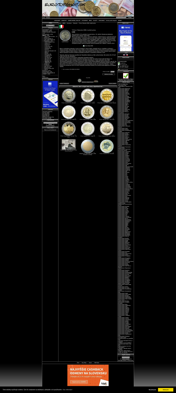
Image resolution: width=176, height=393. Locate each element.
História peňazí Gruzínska (124, 159)
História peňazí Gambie (123, 153)
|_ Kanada (45, 64)
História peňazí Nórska (123, 243)
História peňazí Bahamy (123, 98)
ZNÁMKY (120, 20)
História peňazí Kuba (122, 207)
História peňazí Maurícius (123, 228)
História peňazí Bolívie (123, 110)
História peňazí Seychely (123, 274)
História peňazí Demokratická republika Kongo (124, 202)
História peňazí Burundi (123, 118)
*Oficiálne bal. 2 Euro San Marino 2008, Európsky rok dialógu (87, 154)
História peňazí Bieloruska (124, 109)
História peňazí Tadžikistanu (124, 305)
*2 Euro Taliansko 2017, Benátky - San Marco (68, 136)
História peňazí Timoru (123, 313)
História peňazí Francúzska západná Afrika (124, 147)
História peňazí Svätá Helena (124, 297)
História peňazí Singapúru (124, 276)
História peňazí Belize (123, 105)
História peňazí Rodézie (123, 260)
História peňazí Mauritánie (124, 229)
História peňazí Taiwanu (123, 307)
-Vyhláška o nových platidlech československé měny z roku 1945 (124, 344)
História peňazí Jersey (123, 183)
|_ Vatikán (45, 62)
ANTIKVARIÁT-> (46, 29)
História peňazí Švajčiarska (124, 296)
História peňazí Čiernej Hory (124, 122)
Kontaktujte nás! (46, 114)
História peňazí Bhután (123, 107)
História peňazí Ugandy (123, 320)
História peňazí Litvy (122, 215)
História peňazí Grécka (123, 156)
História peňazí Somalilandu (124, 280)
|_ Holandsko (46, 48)
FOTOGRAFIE (85, 20)
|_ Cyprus (45, 43)
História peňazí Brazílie (123, 115)
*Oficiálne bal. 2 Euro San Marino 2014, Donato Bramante (68, 150)
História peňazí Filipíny (123, 142)
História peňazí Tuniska (123, 317)
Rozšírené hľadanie (50, 125)
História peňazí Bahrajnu (123, 99)
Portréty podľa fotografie (111, 20)
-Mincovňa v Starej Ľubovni (124, 350)
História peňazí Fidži (122, 141)
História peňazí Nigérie (123, 241)
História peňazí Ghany (123, 154)
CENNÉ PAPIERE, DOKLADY (74, 20)
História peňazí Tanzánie (123, 309)
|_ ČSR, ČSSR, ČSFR (48, 39)
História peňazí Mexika (123, 230)
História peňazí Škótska (123, 277)
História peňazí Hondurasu (124, 168)
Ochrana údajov (46, 112)
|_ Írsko (45, 49)
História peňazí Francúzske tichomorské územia (124, 150)
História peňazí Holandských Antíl (125, 166)
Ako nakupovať (46, 113)
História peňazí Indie (122, 171)
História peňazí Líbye (123, 214)
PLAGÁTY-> (45, 70)
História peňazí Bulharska (124, 117)
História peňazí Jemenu (123, 181)
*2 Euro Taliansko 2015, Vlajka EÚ (87, 136)
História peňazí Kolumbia (123, 198)
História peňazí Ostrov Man (124, 247)
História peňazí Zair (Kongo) (124, 331)
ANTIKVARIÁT (57, 20)
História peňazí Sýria (122, 304)
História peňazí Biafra (123, 108)
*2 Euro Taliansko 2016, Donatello (107, 153)
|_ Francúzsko (46, 46)
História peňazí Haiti (122, 165)
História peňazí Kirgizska (123, 197)
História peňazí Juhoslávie (124, 185)
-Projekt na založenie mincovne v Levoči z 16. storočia (125, 352)
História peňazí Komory (123, 199)
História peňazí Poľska (123, 254)
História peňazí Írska (122, 175)
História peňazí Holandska (124, 167)
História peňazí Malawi (123, 224)
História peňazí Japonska (123, 179)
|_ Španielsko (46, 60)
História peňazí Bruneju (123, 116)
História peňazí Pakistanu (123, 248)
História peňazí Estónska (123, 137)
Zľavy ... (44, 76)
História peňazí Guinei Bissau (124, 163)
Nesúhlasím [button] (152, 389)
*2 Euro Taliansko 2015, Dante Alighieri (107, 136)
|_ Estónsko (46, 44)
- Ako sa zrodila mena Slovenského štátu (123, 85)
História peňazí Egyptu (123, 133)
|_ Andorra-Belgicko (47, 42)
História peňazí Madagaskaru (124, 220)
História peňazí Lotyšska (123, 216)
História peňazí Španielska (124, 282)
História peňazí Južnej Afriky (124, 186)
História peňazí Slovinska (123, 279)
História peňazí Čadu (122, 119)
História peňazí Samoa (123, 271)
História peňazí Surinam (123, 295)
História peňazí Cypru (123, 128)
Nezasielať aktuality (47, 118)
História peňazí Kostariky (123, 206)
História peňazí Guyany (123, 164)
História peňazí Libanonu (123, 211)
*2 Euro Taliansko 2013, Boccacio (69, 102)
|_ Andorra (45, 37)
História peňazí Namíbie (123, 238)
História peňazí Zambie (123, 332)
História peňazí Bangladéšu (124, 100)
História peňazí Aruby (123, 95)
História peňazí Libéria (123, 213)
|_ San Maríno (46, 57)
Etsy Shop (84, 362)
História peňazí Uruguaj (123, 323)
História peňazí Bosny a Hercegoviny (123, 112)
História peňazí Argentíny (123, 93)
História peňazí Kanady (123, 192)
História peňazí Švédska (123, 301)
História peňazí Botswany (123, 113)
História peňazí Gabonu (123, 152)
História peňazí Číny (122, 124)
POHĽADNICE (102, 20)
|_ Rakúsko (46, 56)
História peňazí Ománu (123, 246)
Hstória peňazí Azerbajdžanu (124, 97)
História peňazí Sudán (123, 293)
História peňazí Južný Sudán (124, 294)
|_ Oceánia (45, 65)
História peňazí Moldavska (124, 232)
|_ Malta (45, 51)
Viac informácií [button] (67, 389)
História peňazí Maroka (123, 227)
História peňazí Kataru (123, 194)
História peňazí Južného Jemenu (125, 182)
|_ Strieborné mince (47, 68)
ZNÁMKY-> (45, 73)
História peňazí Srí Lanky (123, 287)
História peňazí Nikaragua (124, 242)
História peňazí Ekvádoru (123, 134)
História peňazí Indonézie (123, 172)
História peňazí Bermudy (123, 106)
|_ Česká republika (47, 38)
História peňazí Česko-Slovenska (125, 120)
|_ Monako (45, 53)
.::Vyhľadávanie (50, 120)
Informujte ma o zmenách (125, 80)
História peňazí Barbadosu (124, 101)
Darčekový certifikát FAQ (48, 117)
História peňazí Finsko (123, 143)
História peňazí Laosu (123, 209)
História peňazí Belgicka (123, 104)
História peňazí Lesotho (123, 210)
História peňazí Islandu (123, 176)
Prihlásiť (48, 17)
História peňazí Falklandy (123, 140)
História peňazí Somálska (123, 281)
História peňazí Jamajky (123, 178)
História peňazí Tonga (123, 314)
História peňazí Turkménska (124, 319)
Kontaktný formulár (124, 69)
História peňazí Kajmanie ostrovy (125, 188)
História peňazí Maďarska (124, 221)
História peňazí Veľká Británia (124, 326)
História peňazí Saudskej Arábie (125, 272)
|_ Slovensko (46, 58)
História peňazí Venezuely (124, 327)
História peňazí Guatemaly (124, 160)
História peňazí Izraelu (123, 177)
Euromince (69, 23)
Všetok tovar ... (46, 77)
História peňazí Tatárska (123, 310)
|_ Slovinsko (46, 59)
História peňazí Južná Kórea (124, 187)
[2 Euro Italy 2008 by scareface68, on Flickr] (88, 45)
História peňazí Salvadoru (124, 270)
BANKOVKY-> (46, 31)
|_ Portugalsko (46, 55)
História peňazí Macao (123, 218)
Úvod (44, 17)
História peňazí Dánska (123, 129)
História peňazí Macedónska (124, 219)
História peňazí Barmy (123, 102)
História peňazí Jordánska (124, 184)
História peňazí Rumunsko (124, 262)
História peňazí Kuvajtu (123, 208)
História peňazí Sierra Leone (124, 275)
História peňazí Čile (122, 123)
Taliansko (75, 23)
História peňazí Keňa (122, 196)
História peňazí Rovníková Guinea (125, 261)
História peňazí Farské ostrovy (125, 139)
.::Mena (50, 22)
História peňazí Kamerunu (124, 191)
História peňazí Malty (122, 226)
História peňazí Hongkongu (124, 170)
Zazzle (90, 362)
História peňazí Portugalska (124, 258)
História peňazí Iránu (122, 174)
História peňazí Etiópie (123, 138)
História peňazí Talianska (123, 308)
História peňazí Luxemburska (124, 217)
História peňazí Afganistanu (124, 88)
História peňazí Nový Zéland (124, 244)
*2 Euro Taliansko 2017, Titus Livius (106, 119)
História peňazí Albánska (123, 89)
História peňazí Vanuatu (123, 325)
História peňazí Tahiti (122, 306)
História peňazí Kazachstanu (124, 195)
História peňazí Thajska (123, 312)
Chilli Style (96, 362)
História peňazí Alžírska (123, 90)
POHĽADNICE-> (46, 71)
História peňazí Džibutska (124, 132)
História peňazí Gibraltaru (123, 155)
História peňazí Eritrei (123, 135)
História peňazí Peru (122, 252)
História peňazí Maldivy (123, 225)
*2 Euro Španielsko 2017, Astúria (88, 102)
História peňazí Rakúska (123, 259)
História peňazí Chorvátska (124, 121)
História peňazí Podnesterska (124, 253)
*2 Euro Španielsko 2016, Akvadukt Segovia (106, 102)
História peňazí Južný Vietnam (125, 329)
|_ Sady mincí (46, 66)
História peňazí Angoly (123, 91)
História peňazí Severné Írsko (124, 273)
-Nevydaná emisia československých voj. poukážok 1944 (125, 338)
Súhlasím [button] (166, 389)
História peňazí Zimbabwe (124, 336)
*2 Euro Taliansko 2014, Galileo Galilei (88, 119)
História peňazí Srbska (123, 286)
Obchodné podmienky (47, 111)
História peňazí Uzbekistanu (124, 324)
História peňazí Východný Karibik (125, 330)
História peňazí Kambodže (124, 189)
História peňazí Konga (123, 200)
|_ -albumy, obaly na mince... (49, 36)
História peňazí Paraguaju (124, 251)
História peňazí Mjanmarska (124, 231)
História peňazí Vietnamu (123, 328)
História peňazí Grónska (123, 157)
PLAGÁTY (95, 20)
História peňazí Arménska (124, 94)
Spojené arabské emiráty (123, 283)
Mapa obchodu (46, 116)
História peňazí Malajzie (123, 222)
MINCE (64, 23)
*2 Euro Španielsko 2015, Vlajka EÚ (68, 119)
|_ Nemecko (46, 54)
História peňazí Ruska (123, 263)
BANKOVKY (64, 20)
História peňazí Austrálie (123, 96)
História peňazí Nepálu (123, 240)
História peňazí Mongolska (124, 233)
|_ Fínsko (45, 45)
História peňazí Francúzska (124, 151)
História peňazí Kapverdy (123, 193)
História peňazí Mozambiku (124, 235)
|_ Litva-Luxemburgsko (48, 50)
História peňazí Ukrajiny (123, 321)
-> (45, 35)
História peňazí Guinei (123, 162)
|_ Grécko (45, 47)
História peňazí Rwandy (123, 264)
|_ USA (44, 69)
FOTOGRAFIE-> (46, 34)
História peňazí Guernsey (124, 161)
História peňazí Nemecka (123, 239)
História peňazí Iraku (122, 173)
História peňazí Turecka (123, 318)
